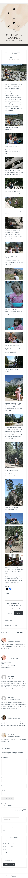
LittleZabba (13, 53)
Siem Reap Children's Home (9, 846)
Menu (14, 1)
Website (3, 790)
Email (3, 786)
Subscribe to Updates (9, 864)
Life (23, 52)
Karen (9, 717)
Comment (4, 757)
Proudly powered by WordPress (10, 875)
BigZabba (7, 52)
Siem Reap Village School (8, 843)
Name (3, 777)
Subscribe (18, 613)
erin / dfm (11, 734)
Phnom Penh (6, 852)
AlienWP (14, 876)
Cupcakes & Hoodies (14, 36)
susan (9, 639)
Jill (6, 623)
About (4, 830)
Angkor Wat (5, 840)
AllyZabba (11, 676)
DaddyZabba (16, 52)
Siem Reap (5, 849)
